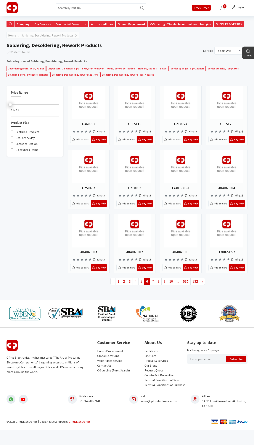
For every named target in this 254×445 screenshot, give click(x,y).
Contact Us (104, 365)
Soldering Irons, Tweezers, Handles (28, 74)
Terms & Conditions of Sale (161, 380)
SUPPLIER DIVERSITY (229, 24)
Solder (163, 68)
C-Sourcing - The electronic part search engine (180, 24)
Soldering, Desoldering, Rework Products (47, 35)
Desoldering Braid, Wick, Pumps (26, 68)
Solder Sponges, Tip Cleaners (187, 68)
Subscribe (236, 359)
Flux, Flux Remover (93, 68)
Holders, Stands (147, 68)
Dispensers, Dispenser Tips (63, 68)
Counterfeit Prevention (71, 24)
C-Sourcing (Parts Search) (113, 370)
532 (195, 281)
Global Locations (108, 356)
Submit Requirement (131, 24)
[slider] (10, 104)
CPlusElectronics (80, 421)
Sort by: (208, 51)
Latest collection (27, 144)
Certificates (152, 351)
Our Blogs (150, 365)
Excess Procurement (110, 351)
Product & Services (156, 361)
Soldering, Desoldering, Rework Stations (75, 74)
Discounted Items (27, 150)
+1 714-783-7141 (89, 401)
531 (186, 281)
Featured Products (27, 132)
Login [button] (240, 7)
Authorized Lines (102, 24)
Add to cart (82, 139)
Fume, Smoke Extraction (121, 68)
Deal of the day (25, 138)
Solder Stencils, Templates (223, 68)
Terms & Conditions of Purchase (164, 385)
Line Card (150, 356)
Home (12, 35)
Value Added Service (109, 361)
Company (23, 24)
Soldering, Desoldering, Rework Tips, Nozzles (128, 74)
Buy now (101, 139)
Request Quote (153, 370)
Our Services (42, 24)
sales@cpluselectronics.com (159, 401)
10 (171, 281)
